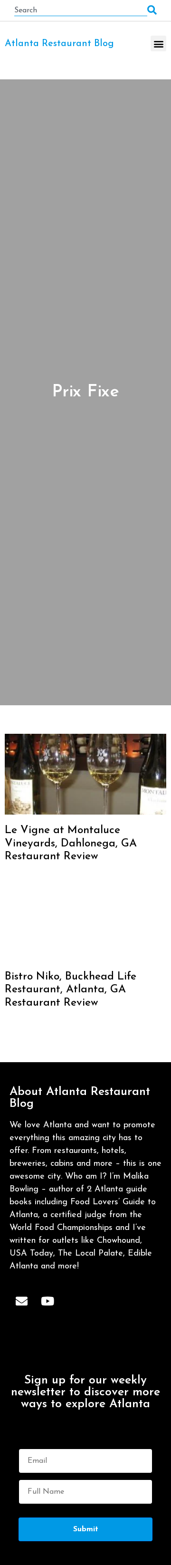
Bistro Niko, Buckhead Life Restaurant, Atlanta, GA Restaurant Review (70, 989)
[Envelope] (21, 1301)
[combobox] (80, 10)
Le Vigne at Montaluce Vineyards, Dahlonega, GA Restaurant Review (71, 843)
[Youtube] (47, 1301)
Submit (85, 1529)
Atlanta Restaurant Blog (59, 43)
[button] (158, 43)
